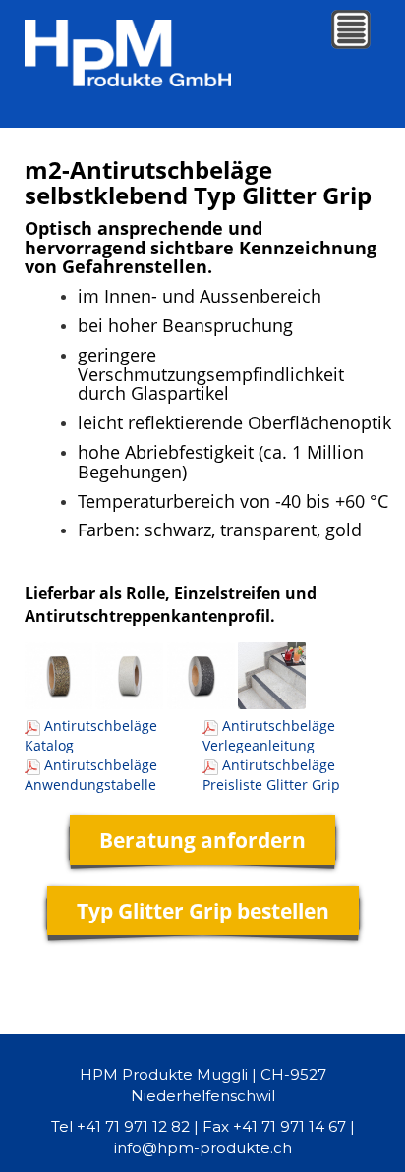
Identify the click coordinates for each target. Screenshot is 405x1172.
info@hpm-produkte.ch (203, 1148)
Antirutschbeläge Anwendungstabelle (91, 774)
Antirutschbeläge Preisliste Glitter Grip (271, 774)
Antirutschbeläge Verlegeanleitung (268, 735)
